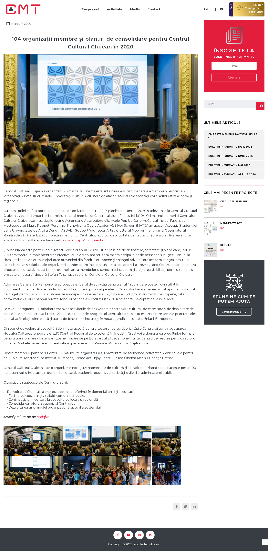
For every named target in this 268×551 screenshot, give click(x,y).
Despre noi (90, 9)
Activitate (114, 9)
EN (205, 9)
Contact (154, 9)
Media (135, 9)
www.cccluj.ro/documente (82, 240)
